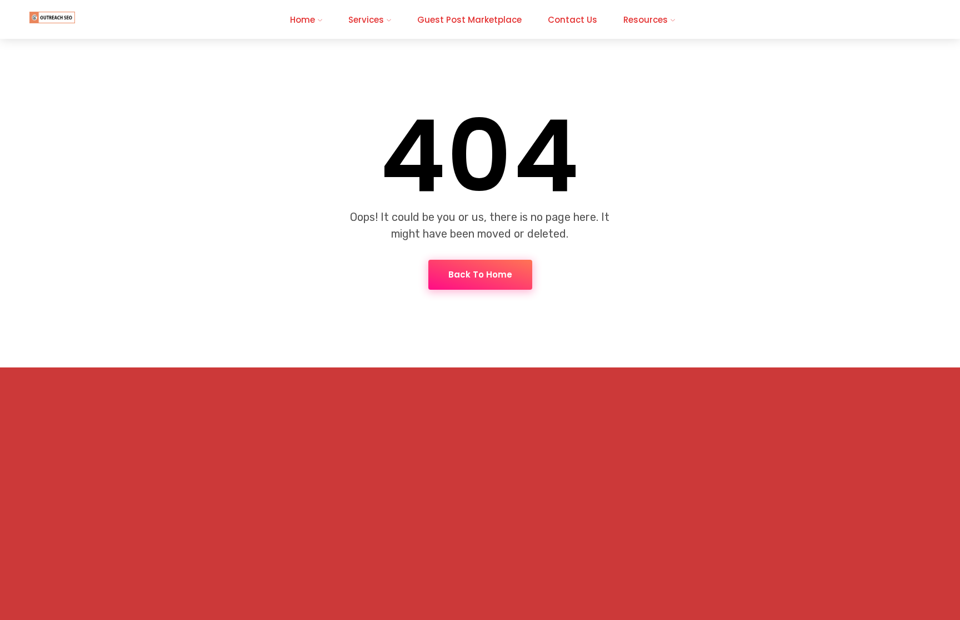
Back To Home (480, 274)
